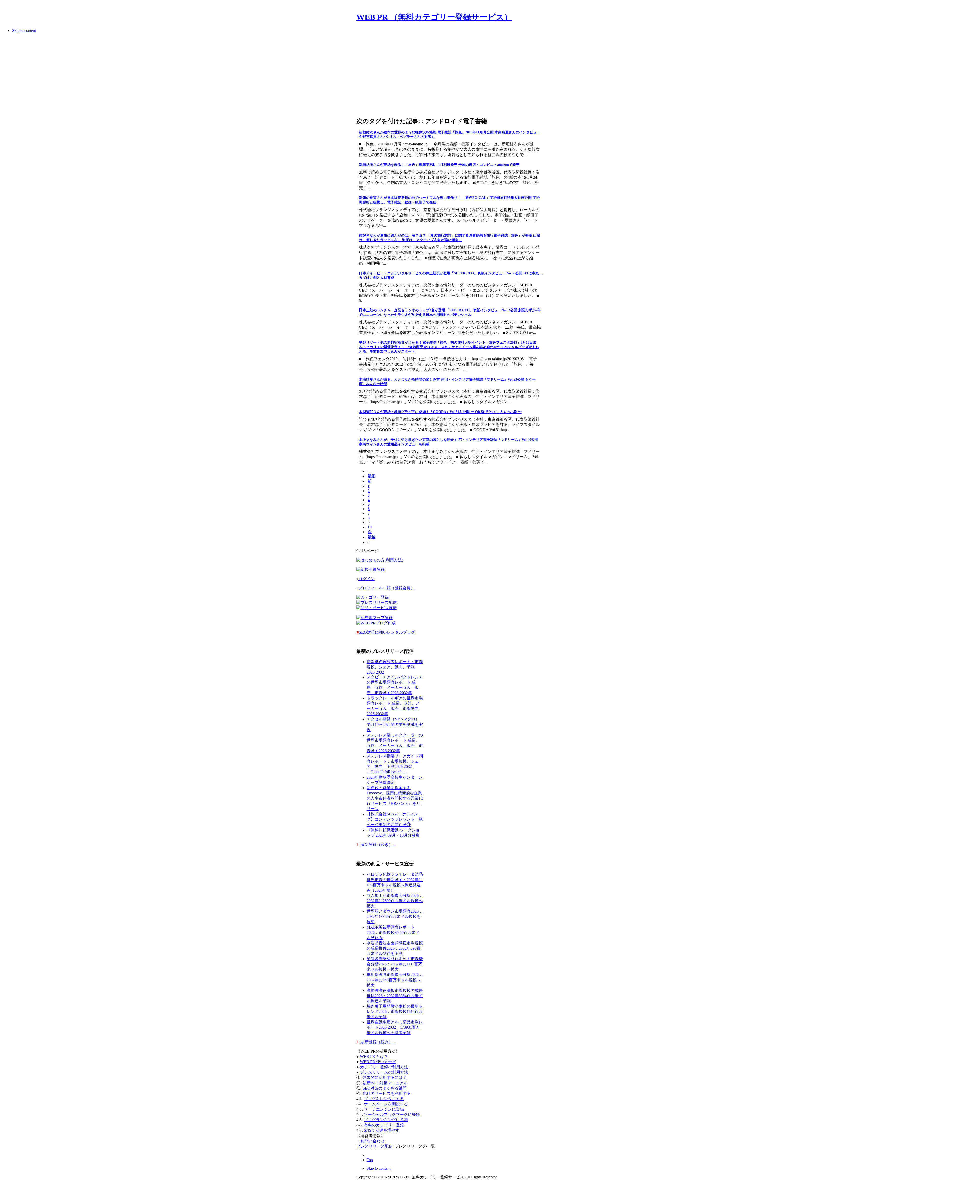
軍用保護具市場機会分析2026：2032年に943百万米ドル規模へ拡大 (395, 979)
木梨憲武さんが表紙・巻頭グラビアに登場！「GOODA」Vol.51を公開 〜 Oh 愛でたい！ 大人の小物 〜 (440, 412)
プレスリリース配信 (374, 1146)
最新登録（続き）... (378, 844)
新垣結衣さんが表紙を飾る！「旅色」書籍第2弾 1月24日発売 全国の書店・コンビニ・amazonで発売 (439, 165)
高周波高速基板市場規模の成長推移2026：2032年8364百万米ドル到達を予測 (395, 995)
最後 (372, 537)
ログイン (366, 579)
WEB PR (378, 1062)
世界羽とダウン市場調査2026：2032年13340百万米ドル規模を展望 (395, 916)
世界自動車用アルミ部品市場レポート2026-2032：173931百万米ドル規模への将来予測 (395, 1027)
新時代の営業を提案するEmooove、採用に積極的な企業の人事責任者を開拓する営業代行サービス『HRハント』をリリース (395, 798)
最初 (372, 476)
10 (370, 527)
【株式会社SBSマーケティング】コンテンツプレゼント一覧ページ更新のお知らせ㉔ (395, 819)
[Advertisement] (448, 76)
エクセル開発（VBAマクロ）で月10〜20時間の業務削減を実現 (395, 724)
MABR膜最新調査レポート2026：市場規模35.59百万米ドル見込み (393, 932)
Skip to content (24, 30)
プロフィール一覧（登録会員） (386, 588)
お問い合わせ (372, 1141)
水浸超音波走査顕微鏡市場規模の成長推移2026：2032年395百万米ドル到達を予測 (395, 948)
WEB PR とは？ (374, 1056)
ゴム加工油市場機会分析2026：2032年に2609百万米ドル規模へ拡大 (395, 900)
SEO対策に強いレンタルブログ (387, 632)
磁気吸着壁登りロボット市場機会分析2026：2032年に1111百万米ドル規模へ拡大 (395, 964)
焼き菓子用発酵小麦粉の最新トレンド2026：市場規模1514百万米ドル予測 (395, 1011)
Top (370, 1160)
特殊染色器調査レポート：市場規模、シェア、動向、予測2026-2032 (395, 667)
